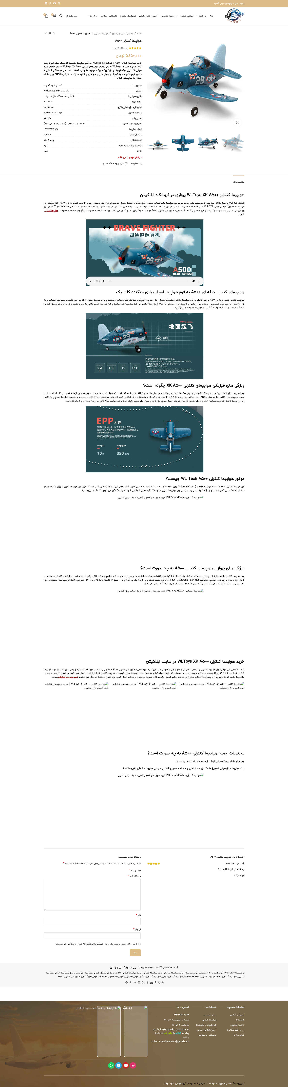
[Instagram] (133, 1065)
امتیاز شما (135, 870)
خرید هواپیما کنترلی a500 (129, 973)
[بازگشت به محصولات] (50, 33)
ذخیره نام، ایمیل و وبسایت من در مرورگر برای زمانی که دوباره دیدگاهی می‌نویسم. (96, 944)
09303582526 (181, 1015)
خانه (139, 33)
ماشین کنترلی (237, 1025)
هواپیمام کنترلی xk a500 (111, 976)
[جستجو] (61, 15)
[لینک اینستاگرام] (59, 3)
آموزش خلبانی (237, 1015)
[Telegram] (118, 1065)
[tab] (238, 180)
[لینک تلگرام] (46, 3)
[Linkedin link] (135, 982)
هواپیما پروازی (76, 973)
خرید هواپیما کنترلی (153, 973)
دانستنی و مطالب (207, 1035)
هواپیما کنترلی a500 (226, 976)
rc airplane (230, 973)
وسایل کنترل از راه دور (122, 33)
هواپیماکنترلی (132, 976)
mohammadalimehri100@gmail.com (170, 1041)
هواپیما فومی (61, 973)
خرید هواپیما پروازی (174, 973)
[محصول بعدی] (46, 33)
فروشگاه (240, 1020)
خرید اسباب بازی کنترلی (211, 973)
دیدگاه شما (134, 876)
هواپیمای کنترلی (89, 976)
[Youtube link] (54, 3)
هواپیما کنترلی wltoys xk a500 (199, 976)
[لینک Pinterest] (139, 982)
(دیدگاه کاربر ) (120, 48)
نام (138, 915)
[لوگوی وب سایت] (234, 15)
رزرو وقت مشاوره (235, 1030)
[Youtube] (126, 1065)
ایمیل (137, 929)
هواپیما (88, 973)
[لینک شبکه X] (143, 982)
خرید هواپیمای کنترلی (104, 973)
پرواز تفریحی (210, 1015)
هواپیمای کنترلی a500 (69, 976)
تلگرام (178, 1033)
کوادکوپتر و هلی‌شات (206, 1025)
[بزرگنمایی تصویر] (237, 122)
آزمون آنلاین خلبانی (206, 1030)
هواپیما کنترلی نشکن (150, 976)
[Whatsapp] (111, 1065)
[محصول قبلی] (54, 33)
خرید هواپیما (191, 973)
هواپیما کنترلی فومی (172, 976)
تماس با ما (239, 1035)
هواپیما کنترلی (101, 33)
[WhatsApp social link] (50, 3)
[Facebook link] (148, 982)
